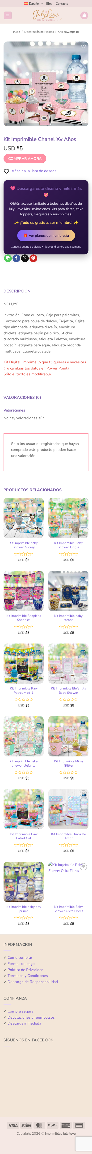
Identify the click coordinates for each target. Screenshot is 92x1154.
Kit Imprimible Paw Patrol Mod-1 (24, 690)
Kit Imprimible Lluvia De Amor (68, 836)
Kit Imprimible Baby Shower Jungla (68, 545)
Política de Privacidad (25, 969)
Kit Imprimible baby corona (68, 618)
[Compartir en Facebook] (16, 258)
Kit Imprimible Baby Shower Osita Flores (68, 909)
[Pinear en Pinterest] (33, 258)
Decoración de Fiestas (39, 32)
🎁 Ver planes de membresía (46, 235)
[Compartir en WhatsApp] (8, 258)
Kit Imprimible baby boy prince (23, 909)
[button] (8, 15)
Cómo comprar (20, 957)
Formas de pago (21, 963)
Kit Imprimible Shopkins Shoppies (23, 618)
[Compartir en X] (25, 258)
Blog (49, 3)
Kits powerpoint (68, 32)
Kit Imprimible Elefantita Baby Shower (68, 690)
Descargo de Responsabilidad (33, 981)
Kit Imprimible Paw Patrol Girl (24, 836)
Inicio (16, 32)
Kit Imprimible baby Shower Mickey (23, 545)
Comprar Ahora (25, 158)
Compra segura (20, 1011)
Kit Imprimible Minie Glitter (68, 763)
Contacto (62, 3)
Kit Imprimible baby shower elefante (23, 763)
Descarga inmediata (24, 1023)
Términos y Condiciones (28, 975)
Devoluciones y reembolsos (31, 1017)
